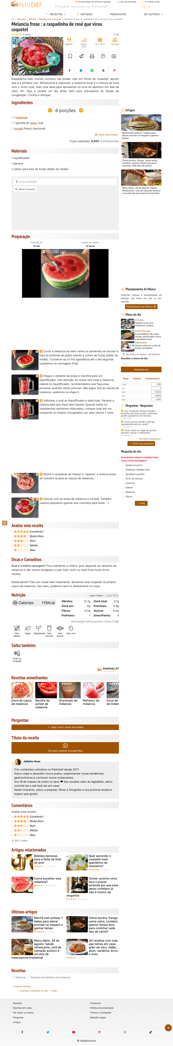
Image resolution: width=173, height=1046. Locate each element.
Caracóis (130, 483)
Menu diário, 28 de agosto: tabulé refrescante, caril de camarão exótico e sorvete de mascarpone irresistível (36, 949)
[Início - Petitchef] (12, 19)
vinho (33, 123)
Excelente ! (36, 531)
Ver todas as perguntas (149, 439)
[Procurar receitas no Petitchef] (144, 7)
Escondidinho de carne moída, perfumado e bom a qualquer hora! (148, 336)
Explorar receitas (22, 986)
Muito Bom (36, 536)
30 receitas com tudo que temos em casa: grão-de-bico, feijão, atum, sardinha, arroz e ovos (103, 947)
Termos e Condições (100, 1012)
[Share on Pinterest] (114, 70)
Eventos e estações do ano (34, 990)
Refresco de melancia (91, 702)
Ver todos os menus (135, 354)
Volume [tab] (137, 378)
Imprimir (155, 354)
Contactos (95, 1003)
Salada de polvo (134, 465)
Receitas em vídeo (22, 1008)
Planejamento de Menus (139, 306)
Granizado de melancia (68, 702)
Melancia (21, 977)
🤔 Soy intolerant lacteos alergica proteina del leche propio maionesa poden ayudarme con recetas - (139, 413)
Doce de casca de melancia (21, 702)
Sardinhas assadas (135, 474)
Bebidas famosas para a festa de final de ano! (47, 859)
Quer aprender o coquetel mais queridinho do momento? (100, 861)
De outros (151, 14)
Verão (54, 990)
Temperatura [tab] (152, 378)
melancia (21, 117)
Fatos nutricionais (108, 134)
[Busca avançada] (148, 7)
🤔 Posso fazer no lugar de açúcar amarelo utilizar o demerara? (138, 431)
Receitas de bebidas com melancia (50, 977)
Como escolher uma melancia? (47, 880)
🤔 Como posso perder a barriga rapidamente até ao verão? (138, 423)
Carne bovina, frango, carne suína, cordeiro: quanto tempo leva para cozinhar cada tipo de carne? (103, 924)
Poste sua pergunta (143, 443)
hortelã (18, 128)
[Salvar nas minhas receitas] (70, 56)
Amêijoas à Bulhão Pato (138, 469)
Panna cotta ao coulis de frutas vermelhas (148, 346)
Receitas (56, 14)
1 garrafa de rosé (28, 123)
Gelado (129, 487)
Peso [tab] (126, 378)
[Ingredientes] (4, 522)
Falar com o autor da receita (66, 727)
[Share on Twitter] (103, 70)
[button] (15, 56)
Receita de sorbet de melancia (42, 704)
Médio (33, 545)
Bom (32, 540)
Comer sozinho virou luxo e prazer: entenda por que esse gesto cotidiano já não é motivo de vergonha (92, 887)
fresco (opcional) (29, 128)
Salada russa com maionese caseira (144, 324)
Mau (32, 550)
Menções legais (98, 1017)
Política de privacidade (102, 1008)
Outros (129, 496)
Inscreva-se (141, 369)
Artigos (86, 14)
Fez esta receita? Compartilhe (65, 750)
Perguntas (118, 14)
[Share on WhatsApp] (92, 70)
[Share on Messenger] (81, 70)
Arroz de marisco (134, 478)
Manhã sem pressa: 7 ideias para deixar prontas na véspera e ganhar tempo (48, 923)
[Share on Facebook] (69, 70)
